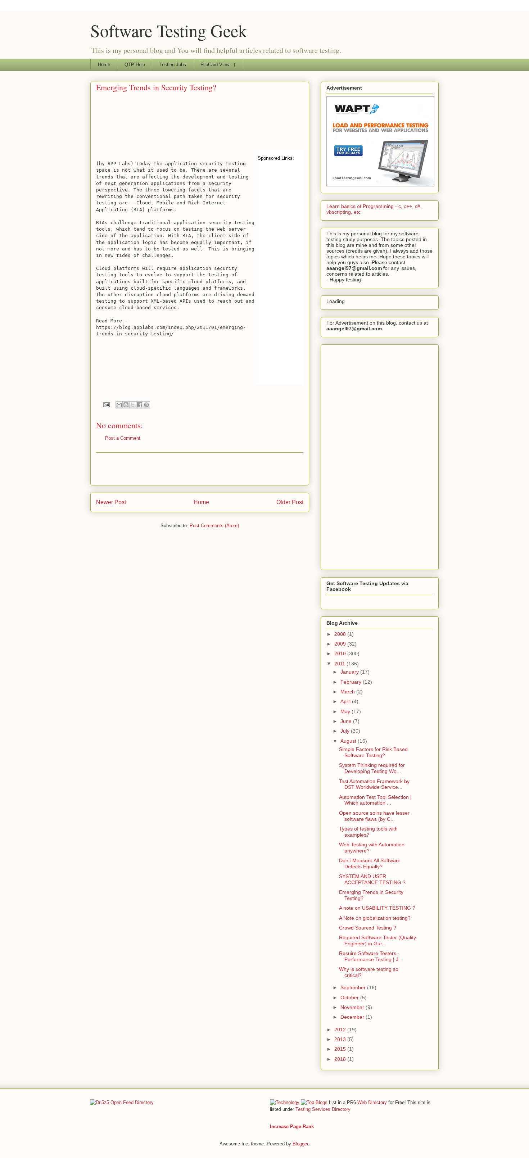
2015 (340, 1049)
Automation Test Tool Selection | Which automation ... (375, 800)
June (346, 721)
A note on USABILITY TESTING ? (377, 908)
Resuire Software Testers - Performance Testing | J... (371, 956)
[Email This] (119, 404)
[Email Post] (106, 404)
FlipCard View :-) (217, 64)
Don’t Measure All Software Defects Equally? (370, 863)
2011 (340, 663)
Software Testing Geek (168, 30)
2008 (340, 634)
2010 (340, 653)
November (353, 1007)
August (349, 741)
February (351, 682)
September (353, 987)
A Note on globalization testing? (375, 918)
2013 (340, 1039)
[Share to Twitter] (132, 404)
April (346, 701)
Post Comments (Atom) (214, 525)
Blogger (300, 1143)
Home (104, 64)
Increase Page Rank (292, 1126)
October (350, 997)
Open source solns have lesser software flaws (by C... (374, 816)
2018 (340, 1059)
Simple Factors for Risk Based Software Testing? (373, 752)
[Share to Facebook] (139, 404)
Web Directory (372, 1102)
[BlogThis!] (126, 404)
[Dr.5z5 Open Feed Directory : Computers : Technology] (122, 1102)
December (353, 1017)
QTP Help (135, 64)
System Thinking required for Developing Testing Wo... (372, 768)
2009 (340, 644)
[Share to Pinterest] (146, 404)
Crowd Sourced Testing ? (367, 928)
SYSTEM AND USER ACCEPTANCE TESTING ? (372, 879)
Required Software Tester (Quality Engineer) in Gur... (377, 940)
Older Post (289, 502)
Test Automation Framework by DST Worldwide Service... (374, 784)
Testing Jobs (172, 64)
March (348, 692)
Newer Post (111, 502)
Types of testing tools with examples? (368, 832)
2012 (340, 1029)
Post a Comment (122, 438)
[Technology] (284, 1102)
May (346, 711)
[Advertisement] (128, 126)
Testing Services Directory (323, 1109)
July (345, 731)
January (350, 672)
